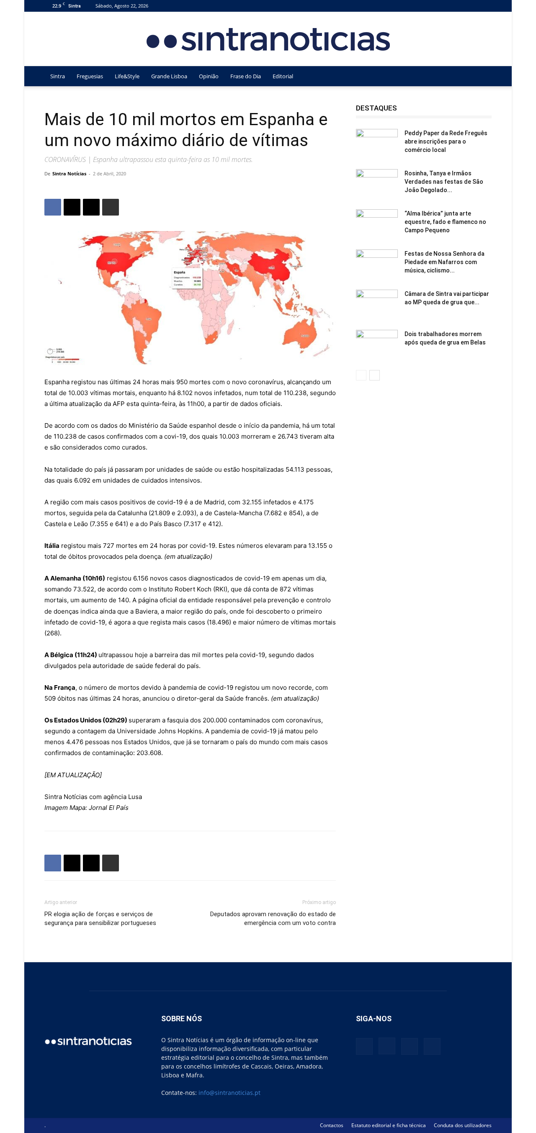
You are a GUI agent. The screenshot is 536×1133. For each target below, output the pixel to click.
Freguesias (90, 76)
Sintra (57, 76)
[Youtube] (485, 5)
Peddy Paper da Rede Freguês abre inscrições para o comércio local (446, 141)
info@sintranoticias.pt (229, 1093)
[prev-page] (361, 375)
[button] (482, 77)
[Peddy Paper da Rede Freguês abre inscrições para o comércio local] (377, 143)
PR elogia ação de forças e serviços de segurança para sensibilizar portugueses (100, 918)
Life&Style (127, 76)
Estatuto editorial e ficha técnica (388, 1125)
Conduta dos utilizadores (463, 1125)
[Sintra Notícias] (268, 39)
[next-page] (374, 375)
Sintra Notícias (69, 173)
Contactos (331, 1125)
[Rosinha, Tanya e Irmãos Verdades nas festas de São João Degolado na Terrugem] (377, 183)
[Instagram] (457, 5)
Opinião (209, 76)
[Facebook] (444, 5)
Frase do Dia (245, 76)
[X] (471, 5)
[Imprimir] (110, 207)
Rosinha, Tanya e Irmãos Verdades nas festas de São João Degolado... (444, 181)
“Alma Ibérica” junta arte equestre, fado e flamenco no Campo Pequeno (445, 222)
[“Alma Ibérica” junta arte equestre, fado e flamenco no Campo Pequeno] (377, 224)
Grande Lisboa (169, 76)
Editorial (283, 76)
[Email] (91, 207)
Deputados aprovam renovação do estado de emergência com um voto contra (273, 918)
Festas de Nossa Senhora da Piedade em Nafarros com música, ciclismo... (444, 262)
